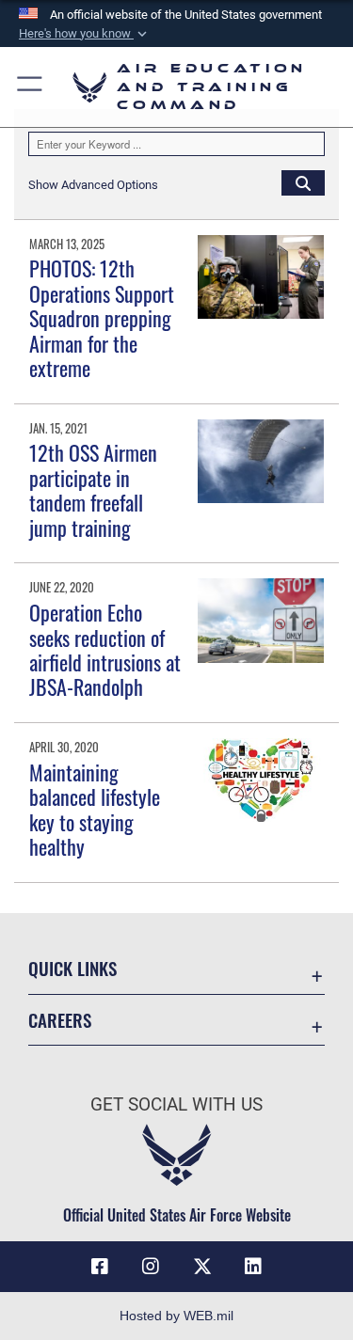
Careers (59, 1019)
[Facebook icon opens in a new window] (100, 1267)
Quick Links (72, 968)
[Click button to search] (303, 182)
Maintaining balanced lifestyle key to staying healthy (94, 809)
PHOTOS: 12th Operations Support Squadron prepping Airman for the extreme (101, 318)
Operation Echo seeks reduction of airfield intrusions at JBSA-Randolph (105, 649)
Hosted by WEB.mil (176, 1315)
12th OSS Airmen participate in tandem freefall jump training (93, 489)
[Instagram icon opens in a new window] (150, 1267)
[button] (85, 33)
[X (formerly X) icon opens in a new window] (202, 1267)
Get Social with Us (176, 1104)
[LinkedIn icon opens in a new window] (253, 1267)
